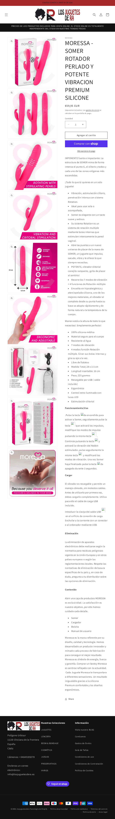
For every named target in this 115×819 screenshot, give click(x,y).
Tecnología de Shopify (38, 809)
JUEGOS (45, 756)
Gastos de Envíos (83, 743)
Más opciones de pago (86, 151)
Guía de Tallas (81, 750)
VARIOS (44, 770)
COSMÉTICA (46, 750)
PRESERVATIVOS (48, 763)
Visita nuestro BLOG (84, 729)
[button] (6, 14)
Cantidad (69, 118)
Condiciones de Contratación (89, 763)
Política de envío (89, 812)
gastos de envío (92, 110)
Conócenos (80, 736)
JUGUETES (46, 729)
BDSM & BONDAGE (49, 743)
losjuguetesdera (23, 809)
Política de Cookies (84, 770)
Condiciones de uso (84, 756)
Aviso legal (103, 812)
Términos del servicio (99, 809)
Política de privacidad (59, 809)
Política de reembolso (79, 809)
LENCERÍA (46, 736)
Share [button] (71, 699)
